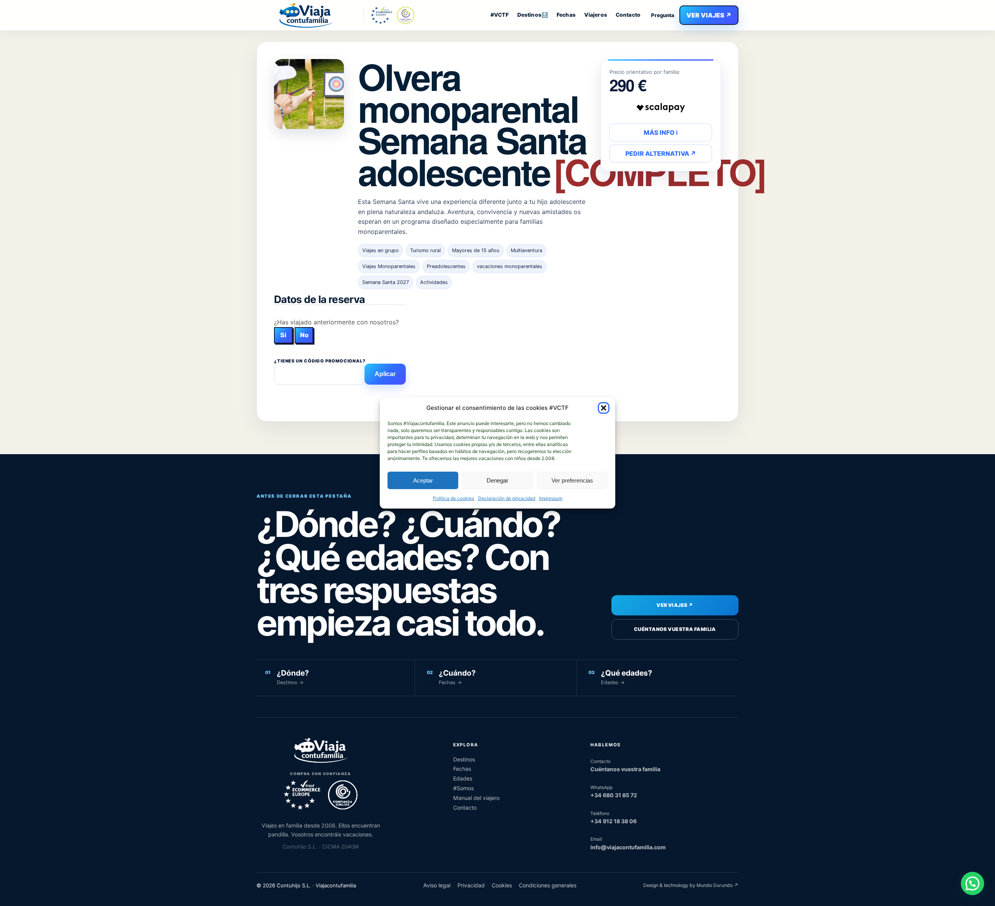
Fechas (566, 15)
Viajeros (595, 15)
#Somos (463, 788)
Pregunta (662, 15)
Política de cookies (453, 498)
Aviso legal (436, 885)
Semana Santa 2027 (385, 282)
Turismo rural (425, 250)
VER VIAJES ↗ (708, 15)
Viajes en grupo (380, 250)
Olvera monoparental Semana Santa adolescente (561, 124)
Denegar (497, 480)
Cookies (502, 885)
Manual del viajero (476, 797)
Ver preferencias (572, 480)
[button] (603, 408)
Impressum (550, 498)
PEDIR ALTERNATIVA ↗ (660, 153)
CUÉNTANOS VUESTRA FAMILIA (675, 629)
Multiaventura (526, 250)
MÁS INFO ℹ (661, 132)
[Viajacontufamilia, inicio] (306, 15)
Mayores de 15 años (475, 250)
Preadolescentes (446, 266)
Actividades (434, 282)
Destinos (464, 759)
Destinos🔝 (532, 15)
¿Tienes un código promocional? (320, 361)
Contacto (628, 15)
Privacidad (471, 885)
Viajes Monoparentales (388, 266)
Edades (462, 778)
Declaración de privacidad (506, 498)
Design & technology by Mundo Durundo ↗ (690, 885)
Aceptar (423, 480)
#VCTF (500, 15)
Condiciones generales (547, 885)
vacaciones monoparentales (509, 266)
